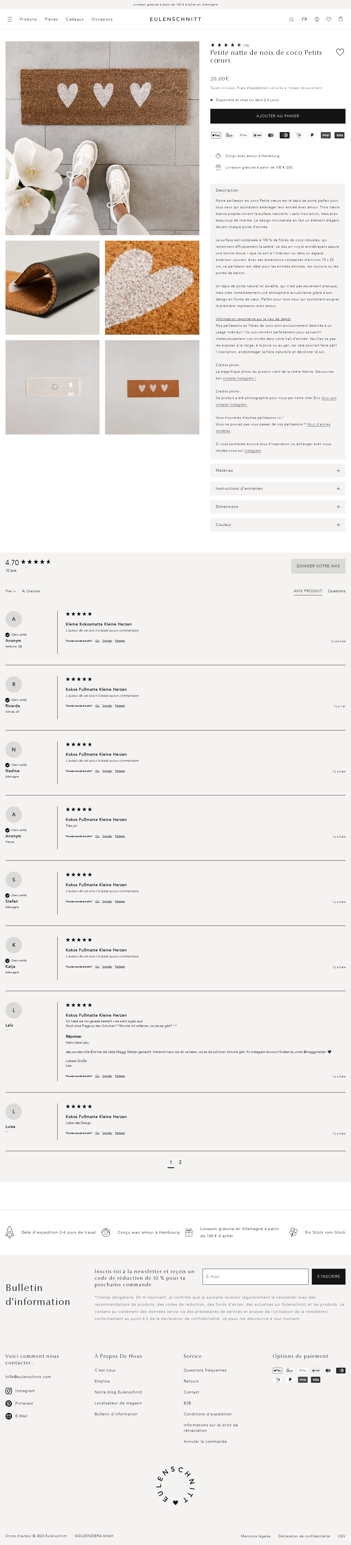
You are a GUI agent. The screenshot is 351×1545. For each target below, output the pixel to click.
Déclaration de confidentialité (304, 1536)
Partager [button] (120, 640)
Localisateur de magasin (118, 1403)
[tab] (308, 592)
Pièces (51, 19)
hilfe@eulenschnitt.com (28, 1377)
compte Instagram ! (239, 378)
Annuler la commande (205, 1441)
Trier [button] (9, 591)
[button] (291, 19)
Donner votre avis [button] (318, 566)
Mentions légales (256, 1536)
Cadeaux (75, 19)
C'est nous (105, 1370)
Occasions (102, 19)
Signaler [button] (107, 640)
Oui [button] (97, 640)
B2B (187, 1403)
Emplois (102, 1381)
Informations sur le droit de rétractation (211, 1428)
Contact (191, 1392)
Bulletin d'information (116, 1414)
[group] (34, 563)
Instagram (252, 451)
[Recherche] (291, 19)
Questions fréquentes (205, 1370)
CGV (342, 1536)
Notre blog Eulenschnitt (118, 1392)
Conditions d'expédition (208, 1414)
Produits (28, 19)
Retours (191, 1381)
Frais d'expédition (252, 88)
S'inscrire (328, 1276)
